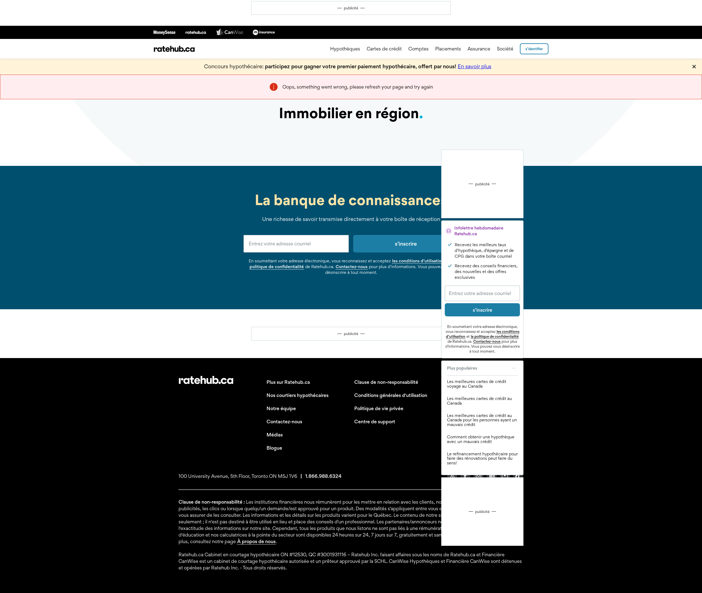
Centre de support (374, 421)
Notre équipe (281, 408)
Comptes (418, 48)
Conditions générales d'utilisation (390, 395)
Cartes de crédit (384, 48)
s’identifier (534, 49)
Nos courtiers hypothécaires (298, 395)
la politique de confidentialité (495, 336)
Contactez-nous (486, 341)
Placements (448, 48)
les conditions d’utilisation (418, 260)
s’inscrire (482, 310)
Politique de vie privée (378, 408)
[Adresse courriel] (482, 293)
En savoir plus (474, 66)
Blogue (274, 448)
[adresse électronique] (296, 243)
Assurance (479, 48)
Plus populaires (462, 368)
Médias (275, 435)
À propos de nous (256, 541)
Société (505, 48)
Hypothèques (345, 48)
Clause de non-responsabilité (386, 382)
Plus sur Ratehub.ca (288, 382)
